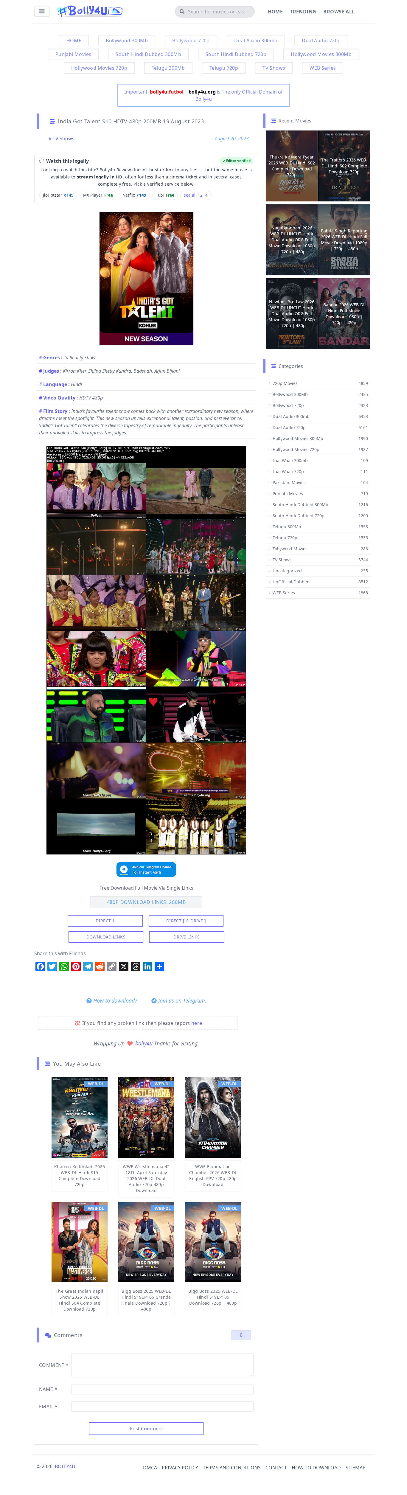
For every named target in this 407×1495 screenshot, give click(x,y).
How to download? (114, 1000)
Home (275, 11)
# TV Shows (61, 138)
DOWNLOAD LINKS (106, 937)
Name (48, 1389)
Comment (54, 1365)
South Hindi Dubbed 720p (236, 54)
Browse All (339, 11)
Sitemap (356, 1467)
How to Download (316, 1467)
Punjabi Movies (73, 54)
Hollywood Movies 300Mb (321, 54)
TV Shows (273, 68)
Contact (276, 1467)
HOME (74, 40)
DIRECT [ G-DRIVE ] (186, 921)
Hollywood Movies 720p (99, 68)
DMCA (150, 1467)
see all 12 (196, 195)
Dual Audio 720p (321, 40)
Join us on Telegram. (181, 1000)
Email (48, 1406)
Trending (303, 11)
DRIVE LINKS (186, 937)
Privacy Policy (180, 1467)
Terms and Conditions (232, 1467)
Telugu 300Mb (168, 68)
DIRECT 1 (105, 921)
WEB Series (323, 68)
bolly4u (144, 1043)
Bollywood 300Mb (127, 40)
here (196, 1023)
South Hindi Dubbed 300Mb (148, 54)
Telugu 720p (223, 68)
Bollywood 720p (191, 40)
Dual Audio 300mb (255, 40)
